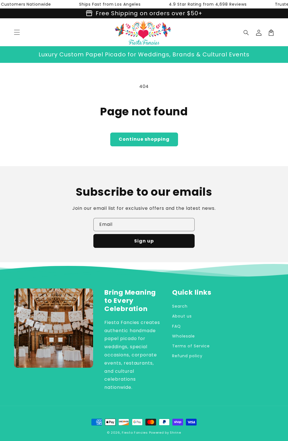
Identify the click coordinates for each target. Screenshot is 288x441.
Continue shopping (144, 139)
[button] (246, 33)
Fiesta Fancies (135, 432)
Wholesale (183, 336)
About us (182, 316)
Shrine (175, 432)
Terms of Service (191, 346)
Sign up (144, 241)
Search (180, 306)
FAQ (176, 326)
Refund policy (187, 356)
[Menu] (17, 33)
